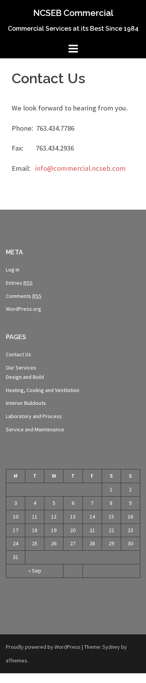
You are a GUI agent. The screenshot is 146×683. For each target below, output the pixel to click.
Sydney (111, 646)
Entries (19, 282)
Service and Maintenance (35, 429)
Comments (24, 295)
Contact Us (18, 354)
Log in (12, 269)
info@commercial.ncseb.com (80, 168)
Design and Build (25, 376)
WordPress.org (23, 308)
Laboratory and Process (34, 416)
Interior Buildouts (26, 402)
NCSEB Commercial (73, 13)
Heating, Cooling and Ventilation (42, 390)
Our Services (21, 367)
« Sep (34, 570)
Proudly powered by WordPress (43, 646)
